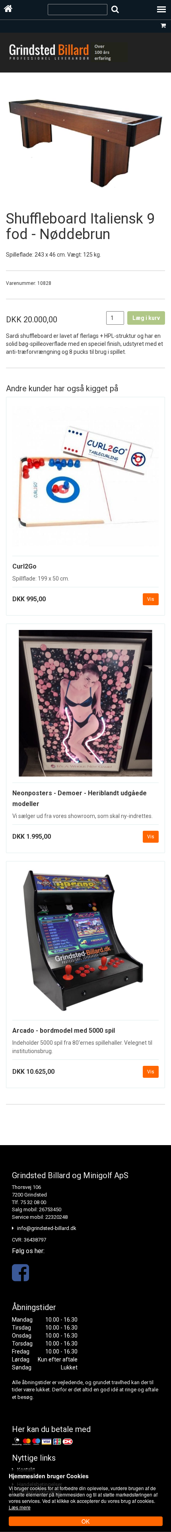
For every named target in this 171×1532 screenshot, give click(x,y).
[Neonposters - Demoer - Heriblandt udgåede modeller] (85, 706)
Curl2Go (24, 566)
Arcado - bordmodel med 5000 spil (63, 1030)
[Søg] (115, 9)
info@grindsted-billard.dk (46, 1228)
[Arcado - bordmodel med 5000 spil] (85, 943)
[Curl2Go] (85, 479)
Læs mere (20, 1507)
